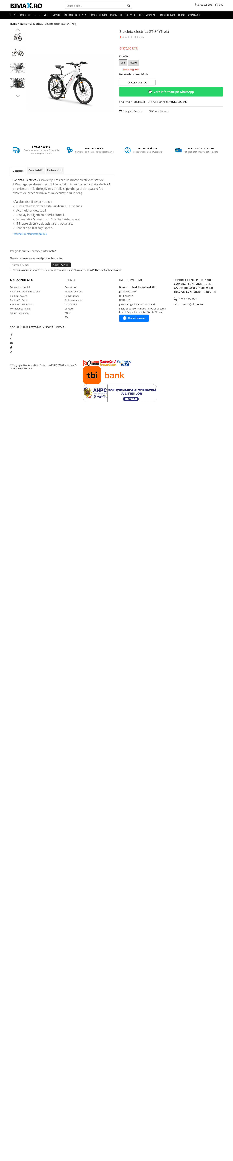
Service (131, 15)
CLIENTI (70, 280)
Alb (123, 62)
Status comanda (73, 300)
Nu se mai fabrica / (32, 23)
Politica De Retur (19, 300)
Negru (133, 62)
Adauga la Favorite (132, 111)
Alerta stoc (139, 82)
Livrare (55, 15)
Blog (181, 15)
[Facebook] (11, 334)
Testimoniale (148, 15)
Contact (194, 15)
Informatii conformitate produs (30, 233)
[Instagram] (11, 351)
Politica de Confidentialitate (107, 270)
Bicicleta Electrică (24, 180)
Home (43, 15)
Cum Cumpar (72, 296)
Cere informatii (160, 111)
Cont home (71, 304)
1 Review (139, 37)
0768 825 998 (187, 299)
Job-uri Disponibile (20, 313)
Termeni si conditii (20, 287)
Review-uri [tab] (54, 170)
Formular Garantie (20, 308)
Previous (17, 30)
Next (17, 95)
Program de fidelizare (21, 304)
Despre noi (167, 15)
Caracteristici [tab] (36, 170)
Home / (14, 23)
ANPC (68, 313)
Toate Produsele (22, 15)
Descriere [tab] (18, 170)
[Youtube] (11, 343)
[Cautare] (128, 6)
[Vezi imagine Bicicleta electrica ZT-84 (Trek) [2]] (17, 68)
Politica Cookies (18, 296)
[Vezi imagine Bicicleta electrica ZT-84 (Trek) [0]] (17, 37)
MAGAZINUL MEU (21, 280)
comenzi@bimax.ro (190, 304)
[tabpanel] (70, 82)
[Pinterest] (11, 338)
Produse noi (98, 15)
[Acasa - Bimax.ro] (28, 6)
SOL (67, 317)
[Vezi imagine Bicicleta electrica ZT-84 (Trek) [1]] (17, 53)
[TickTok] (11, 347)
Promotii (116, 15)
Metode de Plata (75, 15)
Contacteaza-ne (136, 318)
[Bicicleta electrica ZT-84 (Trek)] (70, 82)
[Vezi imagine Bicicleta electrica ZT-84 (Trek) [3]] (17, 83)
